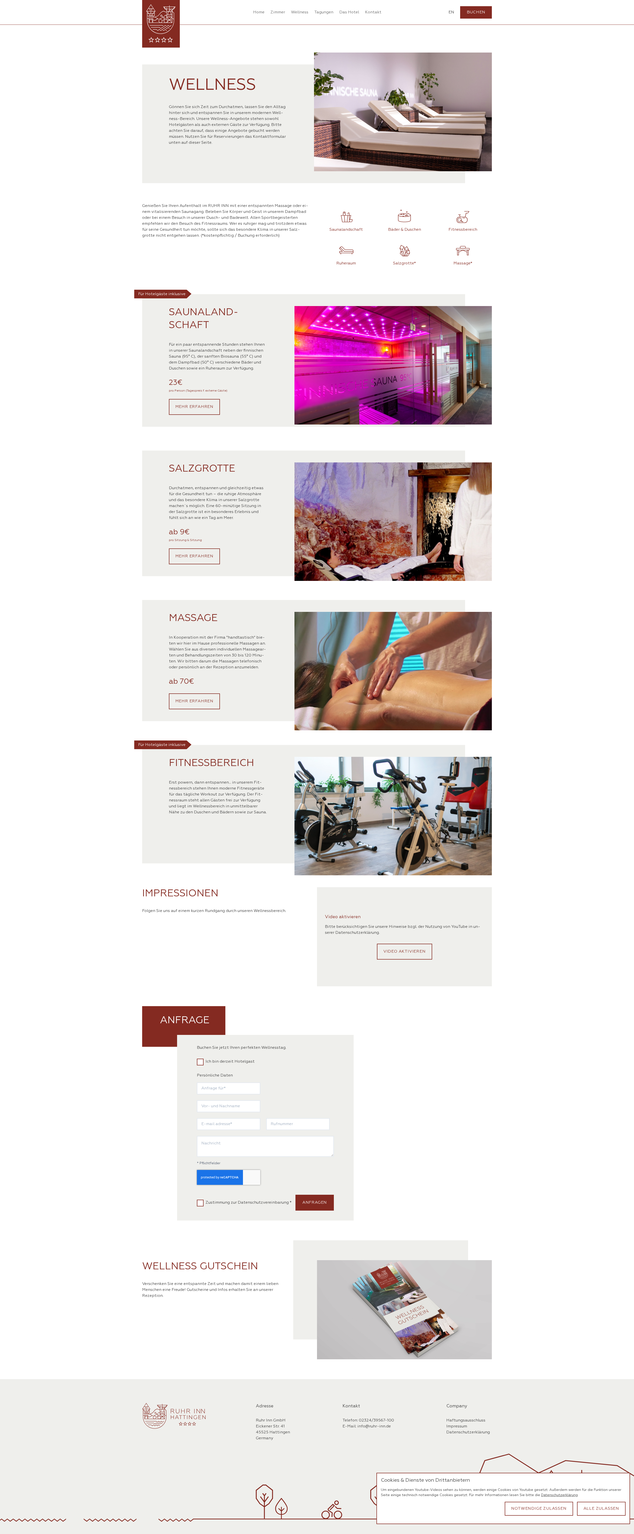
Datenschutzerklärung (357, 933)
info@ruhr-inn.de (374, 1426)
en (451, 12)
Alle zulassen (601, 1509)
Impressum (456, 1426)
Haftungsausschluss (465, 1420)
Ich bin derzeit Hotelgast (230, 1062)
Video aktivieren (404, 952)
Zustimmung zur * (248, 1203)
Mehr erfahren (194, 407)
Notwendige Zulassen (538, 1509)
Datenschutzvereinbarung (263, 1203)
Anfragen (314, 1203)
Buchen (476, 12)
